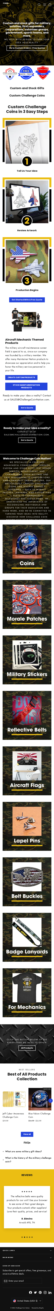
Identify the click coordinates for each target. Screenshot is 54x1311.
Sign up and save (11, 1266)
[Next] (50, 1101)
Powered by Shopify (38, 1308)
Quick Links (9, 1250)
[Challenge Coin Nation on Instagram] (45, 1292)
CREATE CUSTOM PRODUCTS (21, 377)
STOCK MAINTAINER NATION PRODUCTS (26, 386)
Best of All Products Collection (27, 1076)
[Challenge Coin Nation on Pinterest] (40, 1292)
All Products (27, 1048)
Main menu (8, 1257)
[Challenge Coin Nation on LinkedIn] (49, 1292)
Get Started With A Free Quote (27, 299)
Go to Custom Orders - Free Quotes (27, 48)
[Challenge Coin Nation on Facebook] (30, 1292)
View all (27, 1134)
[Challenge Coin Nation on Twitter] (35, 1292)
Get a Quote (27, 407)
